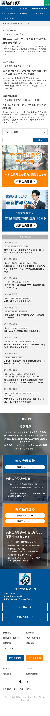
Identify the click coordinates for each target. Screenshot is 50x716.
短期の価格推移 (16, 282)
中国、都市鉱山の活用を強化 (17, 301)
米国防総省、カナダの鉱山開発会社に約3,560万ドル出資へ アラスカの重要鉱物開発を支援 (24, 269)
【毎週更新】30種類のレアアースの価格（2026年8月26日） (25, 286)
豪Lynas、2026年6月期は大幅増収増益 (22, 330)
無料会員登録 (25, 460)
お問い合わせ (23, 616)
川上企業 (19, 34)
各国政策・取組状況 (39, 8)
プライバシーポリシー (24, 688)
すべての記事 (8, 18)
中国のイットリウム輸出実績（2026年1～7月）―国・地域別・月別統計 (24, 400)
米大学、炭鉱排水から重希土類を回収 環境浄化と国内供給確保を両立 (24, 346)
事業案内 (30, 668)
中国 (6, 298)
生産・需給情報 (8, 13)
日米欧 (27, 100)
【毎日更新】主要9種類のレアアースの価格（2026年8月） (24, 316)
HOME (6, 668)
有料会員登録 (25, 509)
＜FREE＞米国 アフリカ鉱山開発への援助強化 (24, 106)
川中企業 (21, 341)
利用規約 (7, 688)
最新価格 (14, 312)
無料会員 (15, 657)
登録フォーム (23, 467)
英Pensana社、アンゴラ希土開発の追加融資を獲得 (24, 40)
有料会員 (35, 657)
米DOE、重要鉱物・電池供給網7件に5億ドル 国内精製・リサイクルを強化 (26, 362)
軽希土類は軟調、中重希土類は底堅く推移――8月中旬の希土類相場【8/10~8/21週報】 (24, 381)
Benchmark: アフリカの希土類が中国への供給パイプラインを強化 (24, 72)
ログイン (26, 681)
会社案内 (23, 607)
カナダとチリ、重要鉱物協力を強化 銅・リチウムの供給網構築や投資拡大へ (24, 251)
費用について (23, 515)
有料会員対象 (27, 282)
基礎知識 (39, 13)
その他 (27, 66)
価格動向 (8, 8)
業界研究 (23, 13)
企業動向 (23, 8)
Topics (29, 377)
